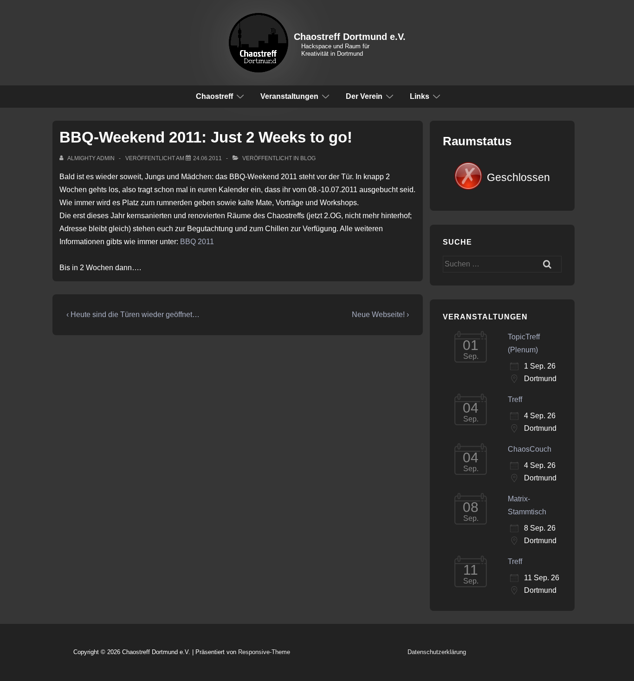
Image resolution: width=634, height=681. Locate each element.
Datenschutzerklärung (437, 652)
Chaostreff (214, 96)
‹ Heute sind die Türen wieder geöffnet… (133, 314)
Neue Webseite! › (380, 314)
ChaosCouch (529, 449)
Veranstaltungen (289, 96)
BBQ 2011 (197, 242)
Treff (515, 399)
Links (419, 96)
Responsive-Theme (264, 652)
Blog (308, 158)
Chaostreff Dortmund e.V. (350, 37)
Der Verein (364, 96)
